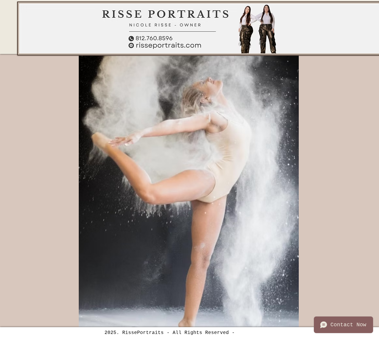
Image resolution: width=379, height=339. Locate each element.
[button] (189, 191)
